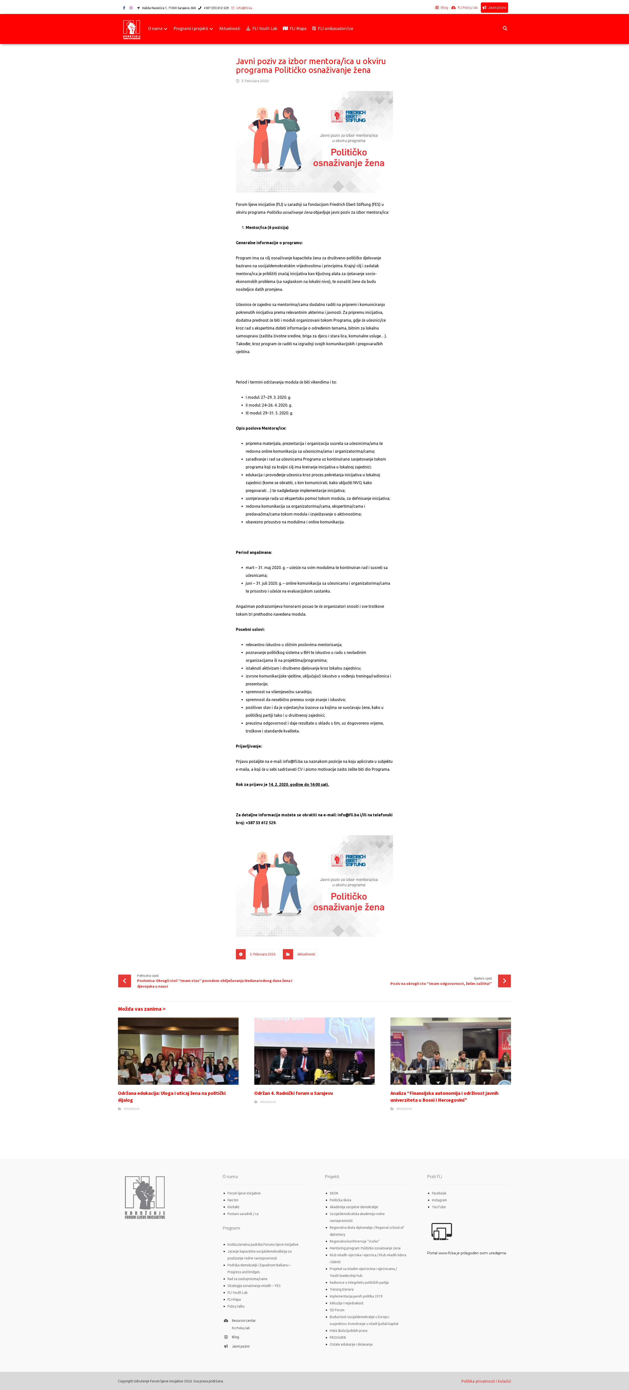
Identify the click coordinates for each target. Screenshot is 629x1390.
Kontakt (233, 1207)
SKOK (334, 1193)
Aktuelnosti (306, 954)
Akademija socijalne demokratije (354, 1207)
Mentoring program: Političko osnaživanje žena (365, 1248)
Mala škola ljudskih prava (348, 1331)
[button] (124, 7)
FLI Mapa (234, 1299)
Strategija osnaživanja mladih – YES (254, 1286)
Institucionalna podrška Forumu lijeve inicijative (263, 1244)
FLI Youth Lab (238, 1293)
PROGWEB (338, 1337)
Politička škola (340, 1200)
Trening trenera (342, 1289)
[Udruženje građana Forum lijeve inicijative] (132, 28)
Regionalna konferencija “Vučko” (355, 1241)
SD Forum (337, 1310)
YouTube (439, 1207)
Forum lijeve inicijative (244, 1193)
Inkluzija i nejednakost (346, 1303)
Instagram (439, 1200)
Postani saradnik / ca (243, 1214)
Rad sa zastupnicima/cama (247, 1279)
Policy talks (236, 1306)
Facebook (439, 1193)
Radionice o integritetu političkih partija (359, 1282)
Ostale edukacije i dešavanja (351, 1344)
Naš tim (233, 1200)
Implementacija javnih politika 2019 (356, 1296)
